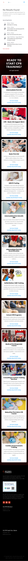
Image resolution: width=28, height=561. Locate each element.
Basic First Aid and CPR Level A (14, 34)
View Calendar (6, 48)
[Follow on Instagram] (7, 502)
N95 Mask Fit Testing (12, 24)
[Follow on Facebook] (4, 502)
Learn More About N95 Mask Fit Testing (14, 197)
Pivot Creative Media (18, 558)
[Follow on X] (9, 502)
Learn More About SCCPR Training (14, 102)
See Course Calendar (14, 100)
